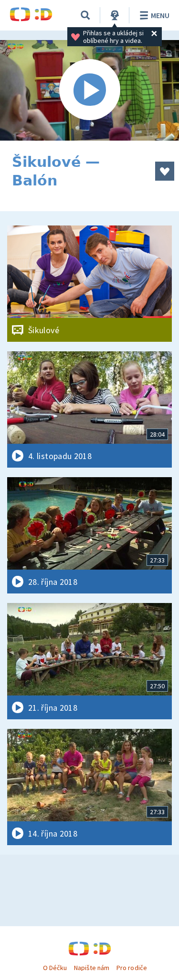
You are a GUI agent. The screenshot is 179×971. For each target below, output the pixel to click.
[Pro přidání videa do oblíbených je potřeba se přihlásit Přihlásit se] (164, 171)
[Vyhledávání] (85, 15)
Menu (160, 15)
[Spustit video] (89, 90)
